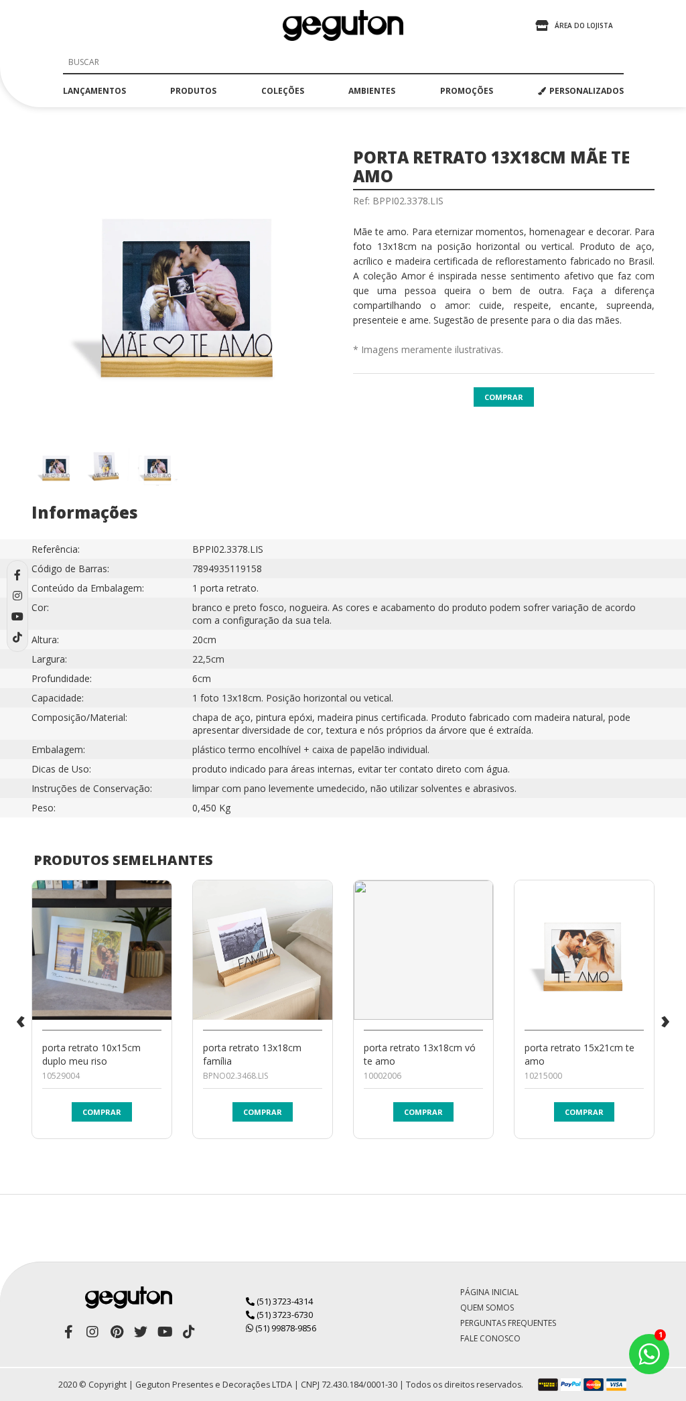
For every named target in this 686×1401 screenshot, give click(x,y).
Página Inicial (489, 1292)
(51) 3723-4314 (284, 1301)
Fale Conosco (490, 1338)
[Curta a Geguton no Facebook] (68, 1332)
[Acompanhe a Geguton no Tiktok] (189, 1332)
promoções (466, 90)
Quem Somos (487, 1307)
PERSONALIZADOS (586, 90)
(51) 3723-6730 (284, 1315)
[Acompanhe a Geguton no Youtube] (165, 1332)
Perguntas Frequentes (508, 1323)
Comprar (503, 397)
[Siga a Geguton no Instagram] (92, 1332)
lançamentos (94, 90)
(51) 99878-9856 (284, 1328)
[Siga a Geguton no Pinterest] (117, 1332)
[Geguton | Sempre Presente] (343, 25)
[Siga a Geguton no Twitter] (141, 1332)
